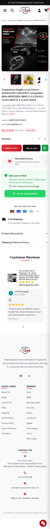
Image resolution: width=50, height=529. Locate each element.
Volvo (29, 433)
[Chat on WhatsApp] (45, 148)
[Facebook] (21, 376)
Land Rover (32, 418)
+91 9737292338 (25, 477)
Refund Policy (8, 418)
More (12, 114)
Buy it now (31, 148)
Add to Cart (11, 148)
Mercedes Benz (33, 402)
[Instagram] (29, 376)
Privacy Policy (8, 423)
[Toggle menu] (5, 10)
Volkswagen (32, 428)
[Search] (12, 10)
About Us (6, 392)
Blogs (4, 397)
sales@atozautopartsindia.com (25, 487)
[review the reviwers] (10, 301)
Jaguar (29, 423)
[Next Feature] (46, 161)
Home (4, 20)
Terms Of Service (9, 428)
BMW (29, 397)
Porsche (30, 407)
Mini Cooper (32, 438)
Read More (13, 318)
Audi (29, 392)
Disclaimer (6, 433)
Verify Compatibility (27, 193)
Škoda (29, 413)
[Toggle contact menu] (43, 523)
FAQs (4, 407)
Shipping (5, 413)
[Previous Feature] (4, 161)
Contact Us (7, 402)
